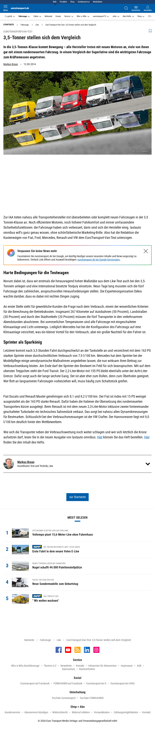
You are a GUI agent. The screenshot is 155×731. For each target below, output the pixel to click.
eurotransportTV (99, 16)
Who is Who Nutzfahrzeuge (25, 665)
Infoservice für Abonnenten (102, 665)
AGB (139, 665)
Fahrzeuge (23, 16)
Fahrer (35, 16)
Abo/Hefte (127, 16)
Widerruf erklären (81, 712)
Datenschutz (68, 669)
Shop (72, 2)
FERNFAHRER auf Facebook (67, 683)
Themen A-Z (50, 665)
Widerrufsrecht (60, 712)
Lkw (59, 640)
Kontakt (80, 665)
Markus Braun (10, 64)
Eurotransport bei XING (123, 683)
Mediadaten (97, 2)
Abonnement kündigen (36, 712)
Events (58, 16)
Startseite (29, 640)
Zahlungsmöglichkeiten (126, 712)
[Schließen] (146, 251)
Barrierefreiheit (87, 669)
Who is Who (82, 16)
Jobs (114, 16)
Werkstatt (48, 16)
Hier (99, 437)
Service (67, 16)
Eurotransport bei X (96, 683)
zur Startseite (77, 497)
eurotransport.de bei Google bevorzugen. (99, 259)
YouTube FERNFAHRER (91, 697)
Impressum (127, 665)
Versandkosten (102, 712)
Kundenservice (84, 2)
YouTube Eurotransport (64, 697)
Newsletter (66, 665)
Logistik (8, 16)
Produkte (63, 2)
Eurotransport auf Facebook (34, 683)
